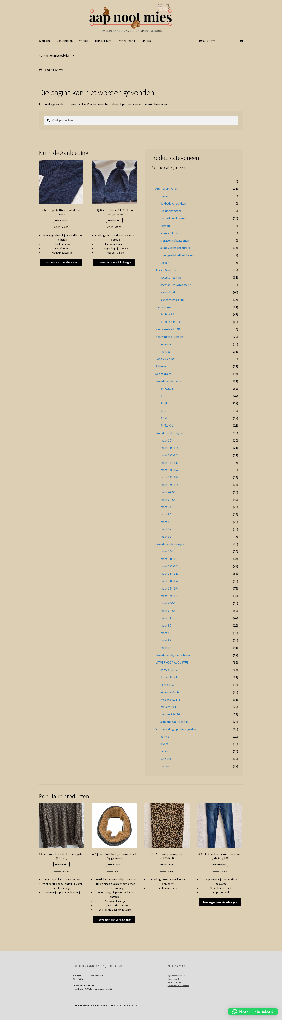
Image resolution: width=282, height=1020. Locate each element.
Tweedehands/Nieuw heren (173, 655)
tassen (164, 263)
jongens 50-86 (169, 692)
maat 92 (165, 529)
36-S (163, 396)
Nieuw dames (164, 307)
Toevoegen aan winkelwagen (61, 262)
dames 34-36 (168, 670)
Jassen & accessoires (168, 270)
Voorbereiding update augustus (175, 729)
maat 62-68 (167, 499)
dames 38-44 (168, 677)
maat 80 (165, 514)
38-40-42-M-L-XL (171, 322)
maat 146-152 (169, 470)
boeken (165, 196)
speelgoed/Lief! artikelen (177, 255)
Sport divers (163, 374)
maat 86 (165, 522)
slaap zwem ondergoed (175, 248)
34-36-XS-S (167, 314)
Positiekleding (165, 359)
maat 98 (165, 536)
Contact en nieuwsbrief (54, 55)
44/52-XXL (166, 425)
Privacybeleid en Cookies (178, 985)
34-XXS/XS (166, 388)
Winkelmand (126, 41)
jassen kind (167, 292)
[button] (253, 1011)
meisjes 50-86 (169, 707)
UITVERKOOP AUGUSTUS (171, 662)
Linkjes (146, 41)
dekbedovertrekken (173, 203)
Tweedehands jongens (169, 433)
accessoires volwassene (175, 285)
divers (164, 744)
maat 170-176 (169, 485)
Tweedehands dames (168, 381)
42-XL (164, 418)
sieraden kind (169, 233)
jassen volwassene (172, 299)
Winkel (83, 41)
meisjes (165, 351)
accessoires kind (170, 277)
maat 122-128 (169, 455)
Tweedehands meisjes (169, 544)
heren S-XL (167, 685)
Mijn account (103, 41)
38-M (163, 403)
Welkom (44, 41)
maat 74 (165, 507)
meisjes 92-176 (170, 714)
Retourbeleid (173, 979)
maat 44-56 (167, 492)
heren (164, 751)
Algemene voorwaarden (178, 975)
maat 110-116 (169, 448)
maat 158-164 (169, 477)
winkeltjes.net (131, 1005)
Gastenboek (65, 41)
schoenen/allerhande (174, 721)
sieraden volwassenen (174, 240)
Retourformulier (174, 982)
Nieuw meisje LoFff (167, 329)
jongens (165, 344)
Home (47, 69)
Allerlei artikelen (166, 188)
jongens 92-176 (170, 699)
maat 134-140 (169, 463)
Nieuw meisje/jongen (169, 336)
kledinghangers (170, 211)
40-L (163, 411)
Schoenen (161, 366)
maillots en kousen (173, 218)
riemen (165, 226)
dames (164, 736)
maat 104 (166, 440)
